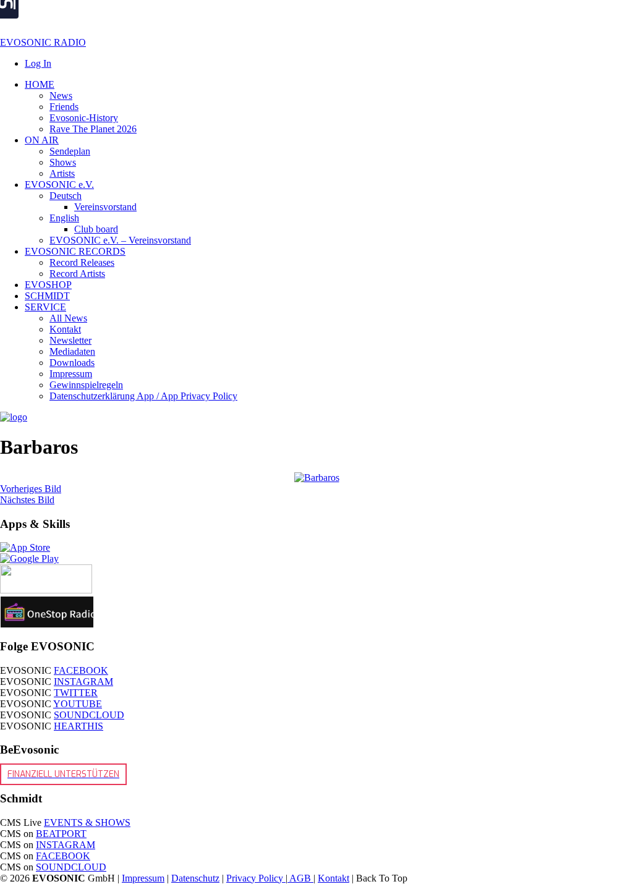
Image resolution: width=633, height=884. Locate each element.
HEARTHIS (78, 726)
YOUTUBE (77, 704)
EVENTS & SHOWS (87, 822)
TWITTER (76, 692)
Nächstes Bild (27, 500)
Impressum (143, 878)
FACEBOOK (81, 670)
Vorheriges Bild (30, 488)
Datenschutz (195, 878)
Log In (38, 63)
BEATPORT (61, 833)
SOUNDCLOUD (89, 715)
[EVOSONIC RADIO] (13, 417)
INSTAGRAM (83, 681)
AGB (300, 878)
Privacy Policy (256, 878)
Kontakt (333, 878)
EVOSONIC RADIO (43, 42)
